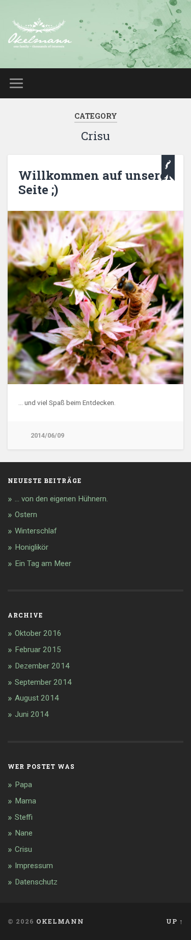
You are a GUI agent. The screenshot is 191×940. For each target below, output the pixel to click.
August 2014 (37, 698)
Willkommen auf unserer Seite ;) (95, 182)
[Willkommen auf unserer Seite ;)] (95, 297)
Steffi (24, 817)
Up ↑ (174, 921)
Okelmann (60, 921)
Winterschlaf (36, 530)
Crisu (23, 849)
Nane (24, 833)
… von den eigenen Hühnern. (61, 498)
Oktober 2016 (38, 633)
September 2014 (43, 682)
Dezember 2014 (42, 665)
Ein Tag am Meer (43, 563)
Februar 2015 (38, 649)
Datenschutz (36, 882)
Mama (25, 800)
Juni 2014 (32, 714)
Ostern (26, 514)
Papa (23, 784)
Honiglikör (31, 547)
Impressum (34, 865)
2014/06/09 (47, 435)
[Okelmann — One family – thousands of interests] (40, 34)
